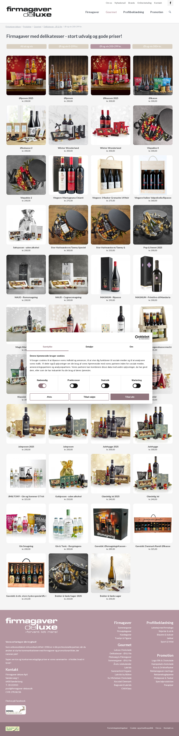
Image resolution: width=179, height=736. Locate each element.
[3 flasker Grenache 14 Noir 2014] (110, 175)
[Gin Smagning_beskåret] (26, 523)
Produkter (27, 27)
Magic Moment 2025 (26, 347)
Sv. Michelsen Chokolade (119, 678)
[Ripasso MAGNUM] (110, 274)
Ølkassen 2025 (110, 98)
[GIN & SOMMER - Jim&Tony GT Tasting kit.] (26, 473)
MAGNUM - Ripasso (110, 297)
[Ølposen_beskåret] (68, 75)
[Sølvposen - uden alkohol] (26, 225)
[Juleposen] (26, 424)
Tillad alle (129, 397)
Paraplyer (168, 685)
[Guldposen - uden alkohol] (68, 473)
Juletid (152, 396)
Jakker (170, 638)
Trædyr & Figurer (123, 638)
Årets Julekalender (122, 664)
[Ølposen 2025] (26, 75)
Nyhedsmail (120, 3)
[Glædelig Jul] (153, 473)
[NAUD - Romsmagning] (26, 274)
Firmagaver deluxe (13, 27)
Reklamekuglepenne (163, 674)
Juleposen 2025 (26, 446)
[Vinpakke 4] (153, 125)
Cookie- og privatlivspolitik (141, 728)
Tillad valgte (89, 397)
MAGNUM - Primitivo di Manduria (152, 297)
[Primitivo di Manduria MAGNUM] (153, 274)
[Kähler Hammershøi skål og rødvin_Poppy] (110, 324)
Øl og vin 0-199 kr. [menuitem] (68, 46)
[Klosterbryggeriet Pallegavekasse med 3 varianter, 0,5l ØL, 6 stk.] (153, 324)
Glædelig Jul (153, 496)
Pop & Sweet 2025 (152, 247)
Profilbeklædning (133, 12)
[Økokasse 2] (26, 125)
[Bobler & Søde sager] (110, 573)
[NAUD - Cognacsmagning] (68, 274)
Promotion (156, 12)
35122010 (13, 685)
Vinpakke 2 (26, 197)
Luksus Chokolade (122, 650)
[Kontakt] (170, 3)
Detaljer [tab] (89, 346)
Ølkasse (153, 98)
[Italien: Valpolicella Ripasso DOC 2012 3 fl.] (153, 175)
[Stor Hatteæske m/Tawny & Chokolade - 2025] (110, 225)
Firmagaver (92, 12)
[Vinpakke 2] (26, 175)
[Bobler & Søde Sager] (68, 573)
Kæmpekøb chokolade (162, 664)
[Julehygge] (153, 424)
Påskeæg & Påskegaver (120, 657)
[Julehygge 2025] (110, 424)
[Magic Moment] (26, 324)
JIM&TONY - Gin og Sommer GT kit (26, 496)
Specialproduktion (164, 681)
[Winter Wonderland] (68, 125)
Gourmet (111, 12)
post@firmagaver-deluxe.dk (19, 688)
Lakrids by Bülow (123, 674)
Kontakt (158, 3)
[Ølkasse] (153, 75)
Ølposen (68, 98)
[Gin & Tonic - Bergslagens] (68, 523)
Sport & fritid (167, 641)
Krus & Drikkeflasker (163, 667)
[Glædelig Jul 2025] (110, 473)
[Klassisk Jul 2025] (26, 374)
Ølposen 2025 (26, 98)
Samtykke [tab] (47, 346)
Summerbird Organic (121, 671)
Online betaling (144, 3)
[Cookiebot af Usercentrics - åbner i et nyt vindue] (137, 337)
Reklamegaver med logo (161, 671)
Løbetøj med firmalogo (162, 627)
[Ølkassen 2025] (110, 75)
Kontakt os (168, 728)
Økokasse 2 (26, 148)
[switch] (71, 385)
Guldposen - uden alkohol (68, 496)
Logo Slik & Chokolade (162, 660)
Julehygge (153, 446)
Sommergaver (124, 627)
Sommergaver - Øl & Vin (119, 660)
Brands (131, 3)
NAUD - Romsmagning (26, 297)
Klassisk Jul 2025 (26, 396)
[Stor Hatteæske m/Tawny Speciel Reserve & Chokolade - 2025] (68, 225)
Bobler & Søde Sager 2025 (68, 596)
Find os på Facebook (15, 700)
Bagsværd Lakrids (122, 685)
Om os (109, 3)
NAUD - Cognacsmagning (68, 297)
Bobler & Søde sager (110, 596)
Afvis (49, 397)
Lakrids (127, 667)
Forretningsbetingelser (117, 728)
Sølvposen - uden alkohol (26, 247)
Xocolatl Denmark (122, 681)
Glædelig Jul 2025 (111, 496)
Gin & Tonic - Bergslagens (68, 546)
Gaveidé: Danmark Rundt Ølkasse (152, 546)
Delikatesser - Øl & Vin (53, 27)
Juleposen (68, 446)
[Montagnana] (68, 175)
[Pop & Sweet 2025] (153, 225)
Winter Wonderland (68, 148)
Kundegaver (125, 634)
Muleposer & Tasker (163, 678)
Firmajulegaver (124, 631)
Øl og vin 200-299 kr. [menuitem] (111, 46)
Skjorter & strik (166, 631)
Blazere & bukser (165, 634)
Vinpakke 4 (153, 148)
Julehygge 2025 (111, 446)
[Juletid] (153, 374)
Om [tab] (131, 346)
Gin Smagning (26, 546)
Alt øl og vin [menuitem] (26, 46)
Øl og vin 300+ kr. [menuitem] (152, 46)
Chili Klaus (126, 688)
